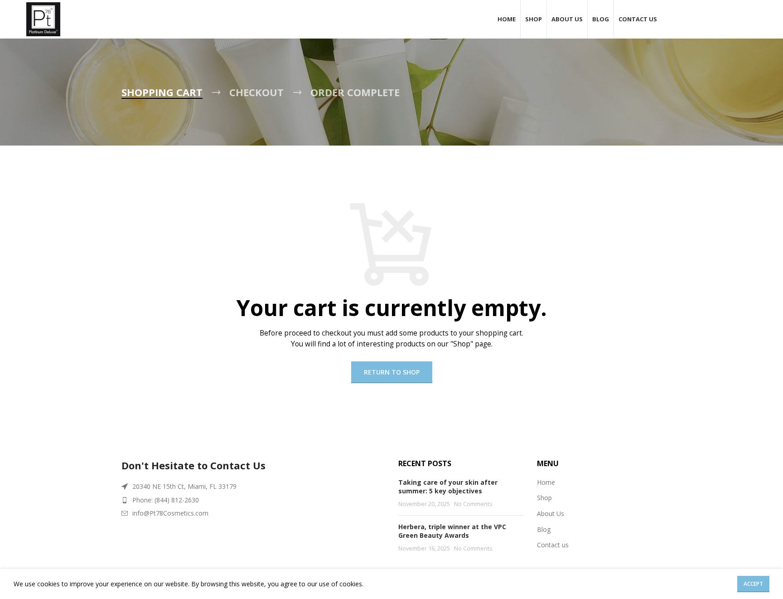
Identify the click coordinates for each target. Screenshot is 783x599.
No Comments (473, 504)
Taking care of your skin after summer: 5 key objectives (448, 487)
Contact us (553, 545)
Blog (544, 529)
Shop (544, 497)
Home (546, 482)
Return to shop (392, 372)
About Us (550, 513)
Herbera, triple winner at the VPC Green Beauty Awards (452, 531)
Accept (753, 584)
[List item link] (253, 500)
